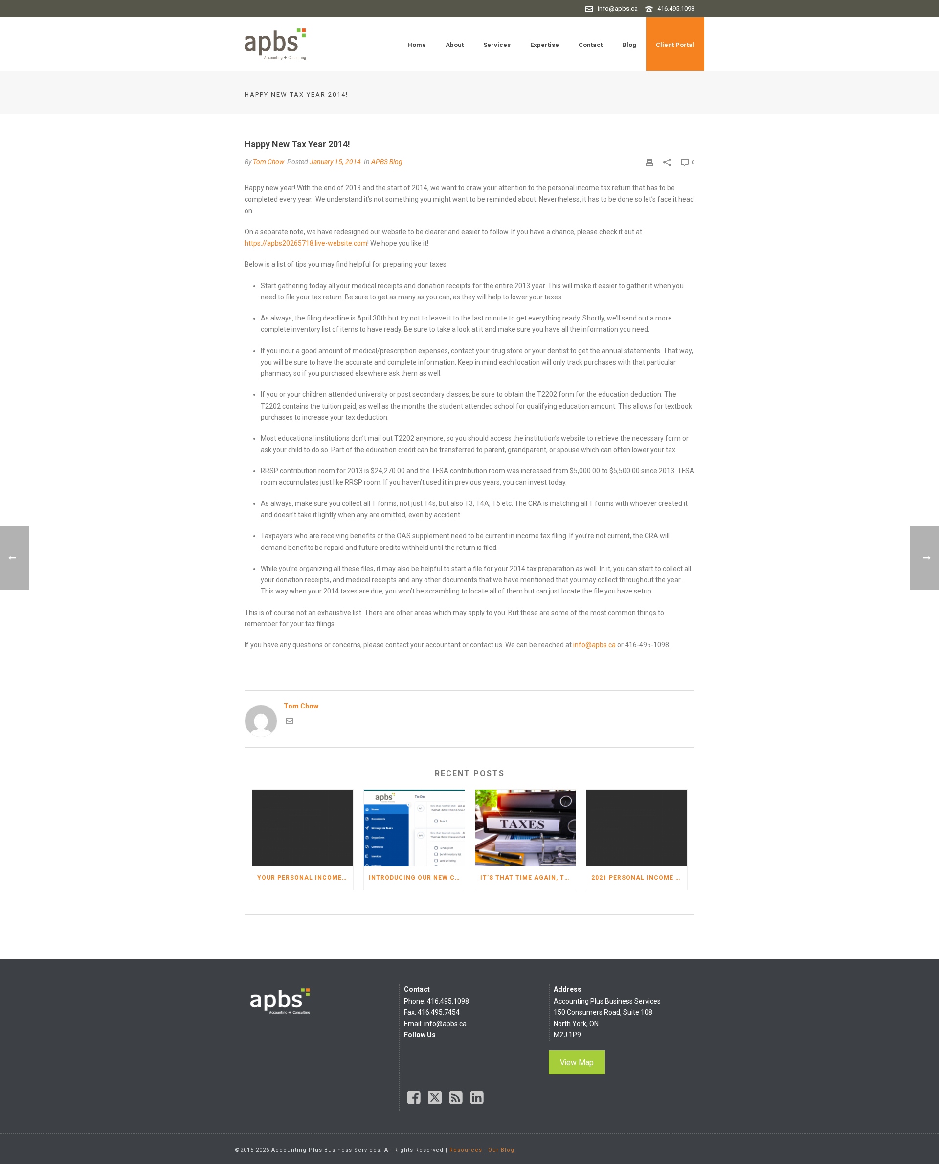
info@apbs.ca (618, 8)
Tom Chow (268, 162)
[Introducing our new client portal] (414, 828)
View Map (577, 1062)
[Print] (649, 162)
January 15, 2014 (335, 162)
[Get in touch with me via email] (289, 723)
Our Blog (501, 1150)
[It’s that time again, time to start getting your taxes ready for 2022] (525, 828)
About (455, 44)
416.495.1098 (675, 8)
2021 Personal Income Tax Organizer (639, 877)
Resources (465, 1150)
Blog (629, 44)
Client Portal (675, 44)
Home (416, 44)
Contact (591, 44)
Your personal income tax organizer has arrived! (305, 877)
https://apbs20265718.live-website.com (306, 243)
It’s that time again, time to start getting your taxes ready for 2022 (528, 877)
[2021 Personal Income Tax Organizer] (636, 828)
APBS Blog (386, 162)
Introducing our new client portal (417, 877)
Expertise (544, 44)
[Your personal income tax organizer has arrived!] (302, 828)
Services (497, 44)
